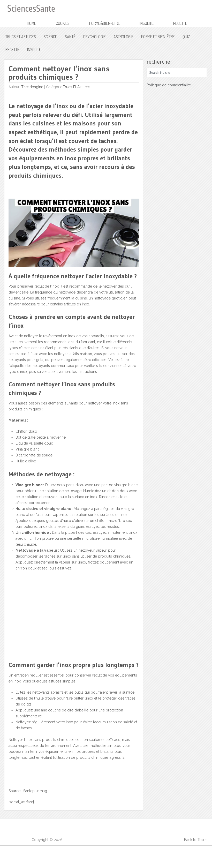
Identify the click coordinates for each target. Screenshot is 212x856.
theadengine (32, 87)
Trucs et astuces (20, 36)
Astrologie (123, 36)
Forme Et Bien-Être (158, 36)
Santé (70, 36)
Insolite (147, 23)
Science (50, 36)
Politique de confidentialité (169, 85)
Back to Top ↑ (195, 840)
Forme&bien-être (104, 23)
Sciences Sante (18, 840)
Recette (180, 23)
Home (31, 23)
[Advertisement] (47, 621)
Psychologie (94, 36)
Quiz (186, 36)
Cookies (63, 23)
